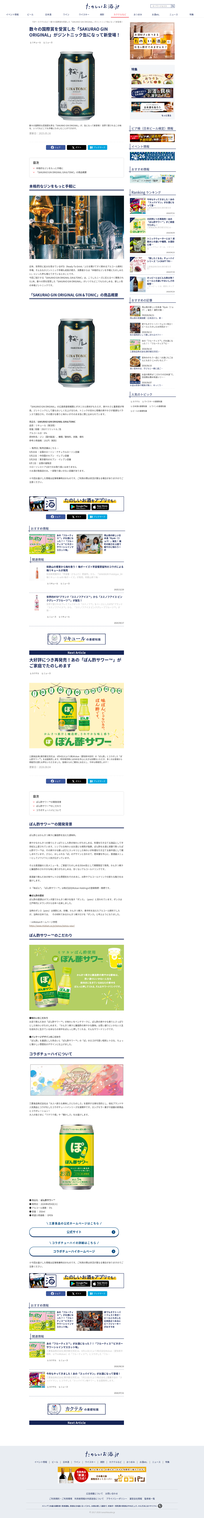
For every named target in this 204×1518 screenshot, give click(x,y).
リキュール (36, 42)
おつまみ (138, 14)
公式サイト (74, 1231)
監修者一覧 (149, 1499)
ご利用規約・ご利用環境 (60, 1499)
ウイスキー (84, 14)
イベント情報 (12, 14)
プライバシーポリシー (116, 1499)
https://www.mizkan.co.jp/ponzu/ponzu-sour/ (52, 926)
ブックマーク (99, 147)
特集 (192, 14)
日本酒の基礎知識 (140, 406)
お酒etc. (156, 14)
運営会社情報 (135, 1499)
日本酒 (48, 14)
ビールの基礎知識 (140, 411)
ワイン (66, 14)
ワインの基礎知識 (158, 406)
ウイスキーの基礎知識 (153, 401)
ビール (30, 14)
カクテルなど (120, 14)
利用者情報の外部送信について (89, 1499)
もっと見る (166, 115)
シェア (57, 147)
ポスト (78, 147)
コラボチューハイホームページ (74, 1251)
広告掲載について (94, 1494)
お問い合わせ (111, 1494)
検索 (173, 6)
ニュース (174, 14)
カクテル (35, 673)
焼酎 (102, 14)
